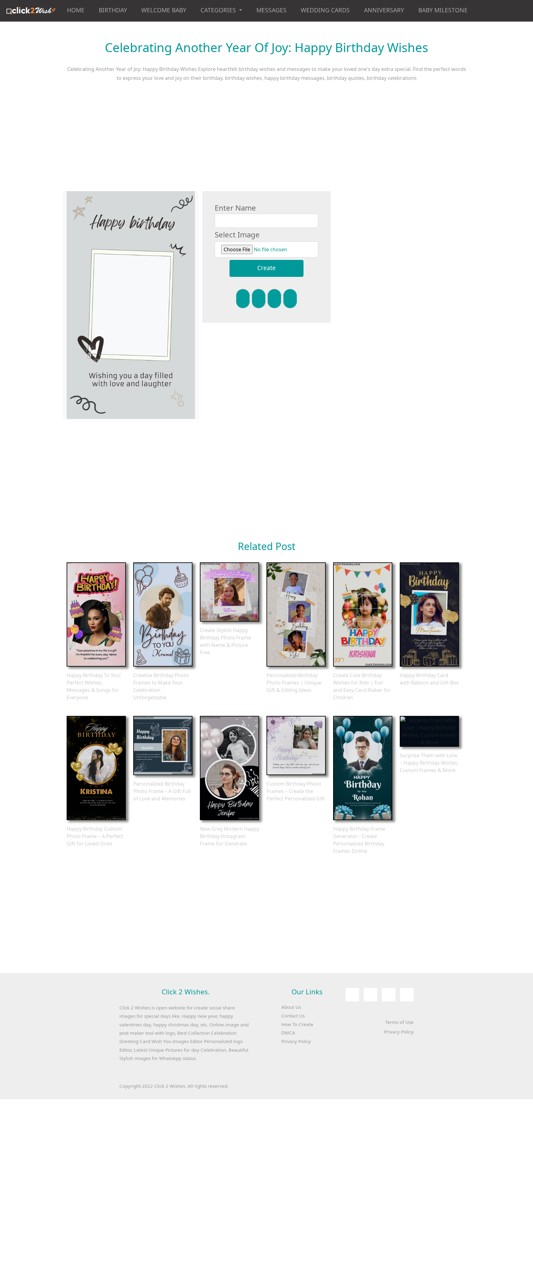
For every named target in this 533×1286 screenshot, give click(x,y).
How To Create (297, 1024)
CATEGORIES (219, 10)
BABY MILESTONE (443, 10)
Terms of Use (399, 1022)
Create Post (96, 614)
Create (266, 268)
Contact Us (293, 1016)
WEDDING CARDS (325, 10)
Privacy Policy (296, 1041)
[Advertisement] (266, 140)
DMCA (288, 1032)
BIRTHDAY (113, 10)
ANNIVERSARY (384, 10)
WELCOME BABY (163, 10)
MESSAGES (271, 10)
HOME (76, 10)
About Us (291, 1007)
